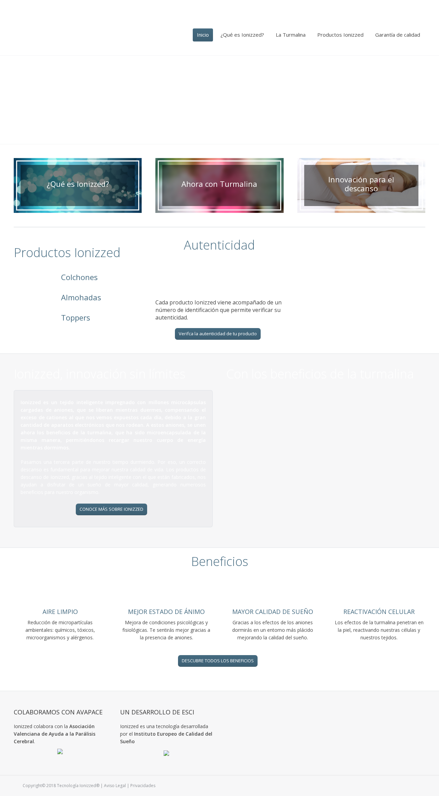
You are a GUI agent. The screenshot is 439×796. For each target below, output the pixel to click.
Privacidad (140, 785)
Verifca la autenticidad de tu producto (218, 333)
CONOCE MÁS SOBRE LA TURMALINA (324, 512)
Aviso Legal (115, 785)
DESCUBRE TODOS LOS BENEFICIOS (218, 661)
